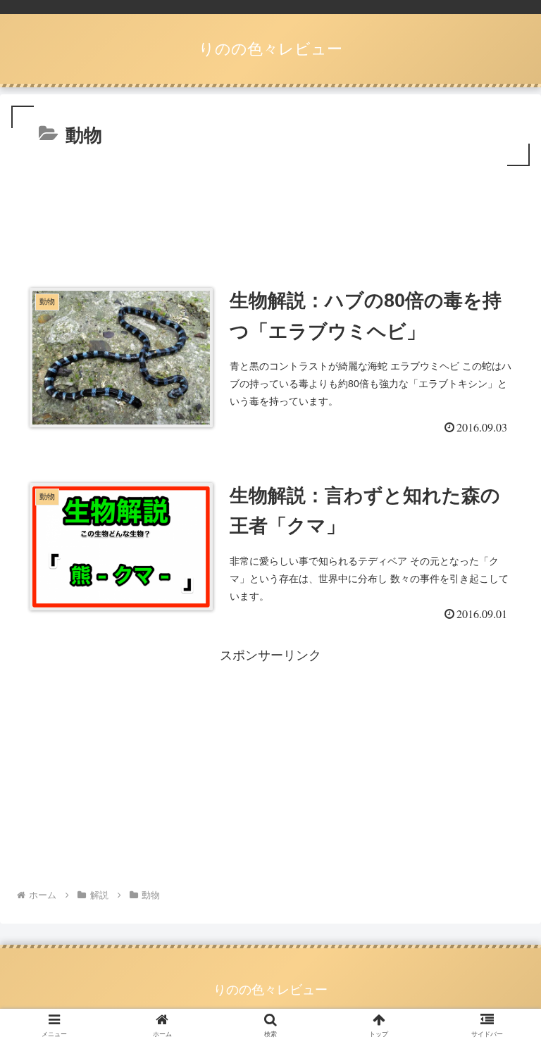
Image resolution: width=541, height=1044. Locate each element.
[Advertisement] (270, 208)
